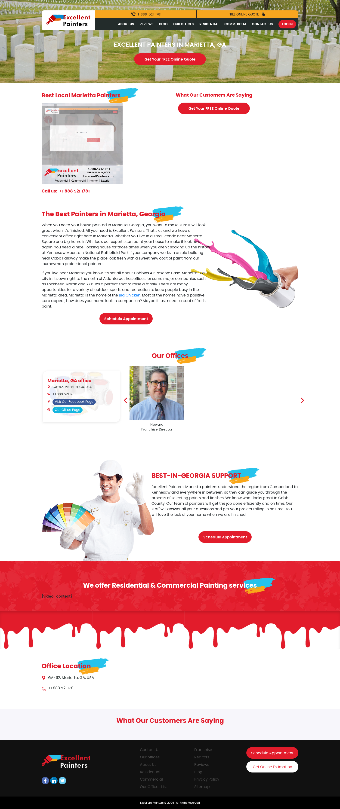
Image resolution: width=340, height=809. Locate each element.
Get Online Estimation (272, 767)
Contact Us (262, 24)
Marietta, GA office (69, 381)
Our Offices (183, 24)
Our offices (150, 757)
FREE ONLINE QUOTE (244, 14)
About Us (126, 24)
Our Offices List (153, 787)
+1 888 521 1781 (74, 191)
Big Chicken (129, 295)
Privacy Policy (206, 779)
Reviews (147, 24)
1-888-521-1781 (149, 14)
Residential (209, 24)
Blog (163, 24)
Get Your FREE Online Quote (170, 59)
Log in (287, 24)
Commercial (235, 24)
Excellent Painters (152, 802)
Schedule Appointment (126, 319)
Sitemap (202, 787)
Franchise (203, 750)
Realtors (201, 757)
